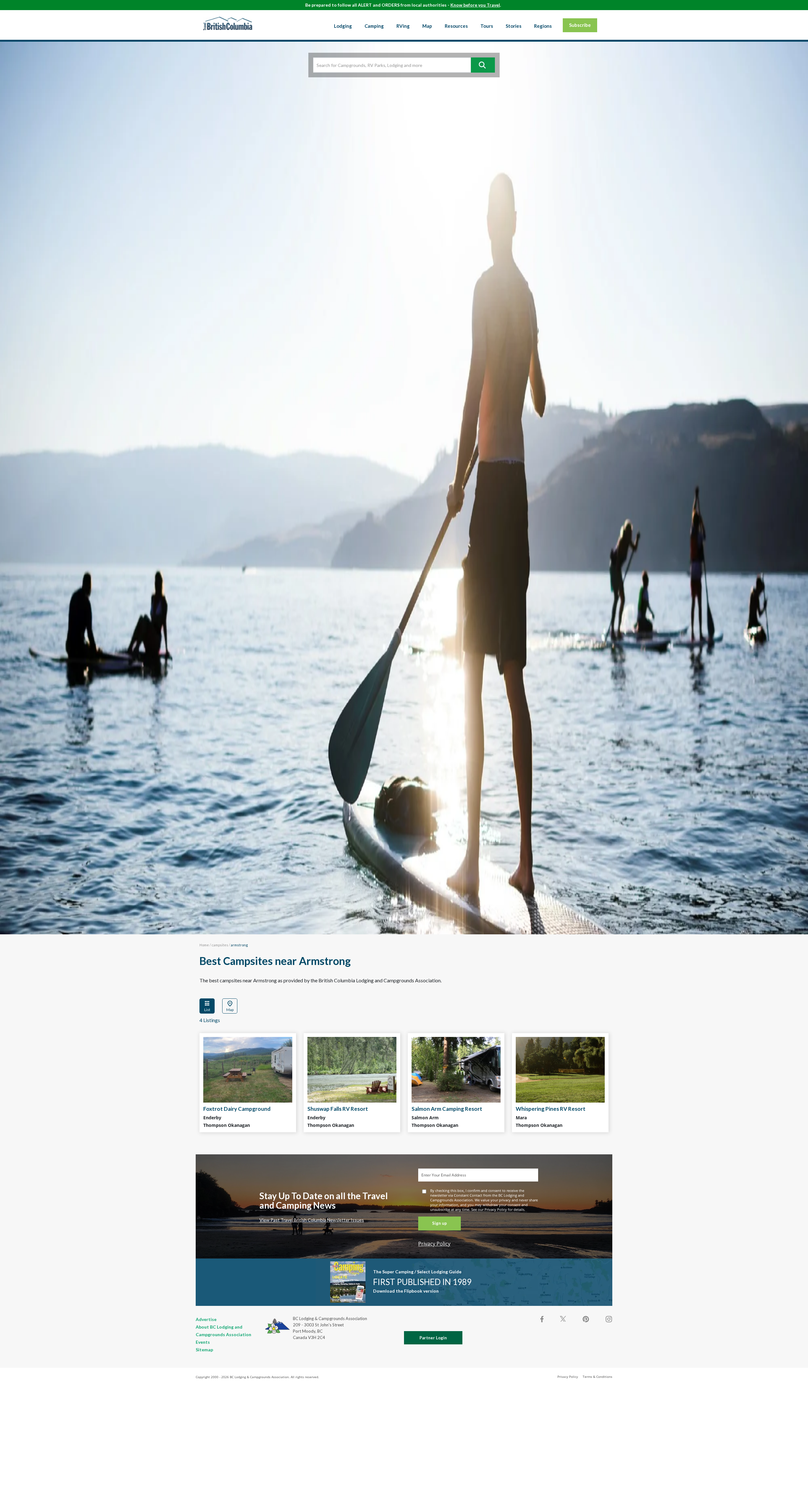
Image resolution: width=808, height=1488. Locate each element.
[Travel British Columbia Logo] (227, 23)
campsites (219, 945)
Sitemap (204, 1349)
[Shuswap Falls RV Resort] (351, 1070)
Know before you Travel (475, 5)
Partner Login (433, 1337)
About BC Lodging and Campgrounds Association (223, 1330)
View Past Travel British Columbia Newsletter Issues (311, 1220)
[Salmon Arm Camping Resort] (456, 1070)
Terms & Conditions (597, 1376)
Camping (374, 26)
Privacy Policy (434, 1243)
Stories (513, 26)
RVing (403, 26)
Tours (486, 26)
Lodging (343, 26)
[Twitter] (563, 1318)
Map (427, 26)
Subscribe (580, 25)
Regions (543, 26)
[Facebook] (542, 1319)
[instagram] (608, 1319)
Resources (456, 26)
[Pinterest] (586, 1319)
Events (203, 1342)
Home (204, 945)
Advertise (206, 1319)
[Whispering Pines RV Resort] (560, 1070)
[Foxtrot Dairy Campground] (247, 1070)
